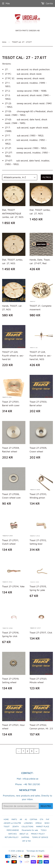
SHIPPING (25, 837)
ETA (41, 819)
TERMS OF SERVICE (40, 837)
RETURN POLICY (11, 837)
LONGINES (28, 823)
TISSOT (7, 826)
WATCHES (12, 834)
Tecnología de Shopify (35, 851)
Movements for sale (30, 830)
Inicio (4, 42)
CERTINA (33, 819)
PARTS (14, 819)
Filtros (47, 177)
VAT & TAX (26, 841)
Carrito (49, 3)
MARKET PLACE (42, 826)
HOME (6, 819)
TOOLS (43, 830)
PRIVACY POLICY (38, 834)
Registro (46, 806)
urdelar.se (20, 851)
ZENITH (15, 826)
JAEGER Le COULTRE (12, 823)
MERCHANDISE (13, 830)
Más (8, 3)
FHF (47, 819)
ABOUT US (23, 834)
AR (21, 819)
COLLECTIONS (27, 826)
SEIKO (46, 823)
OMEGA (38, 823)
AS (26, 819)
